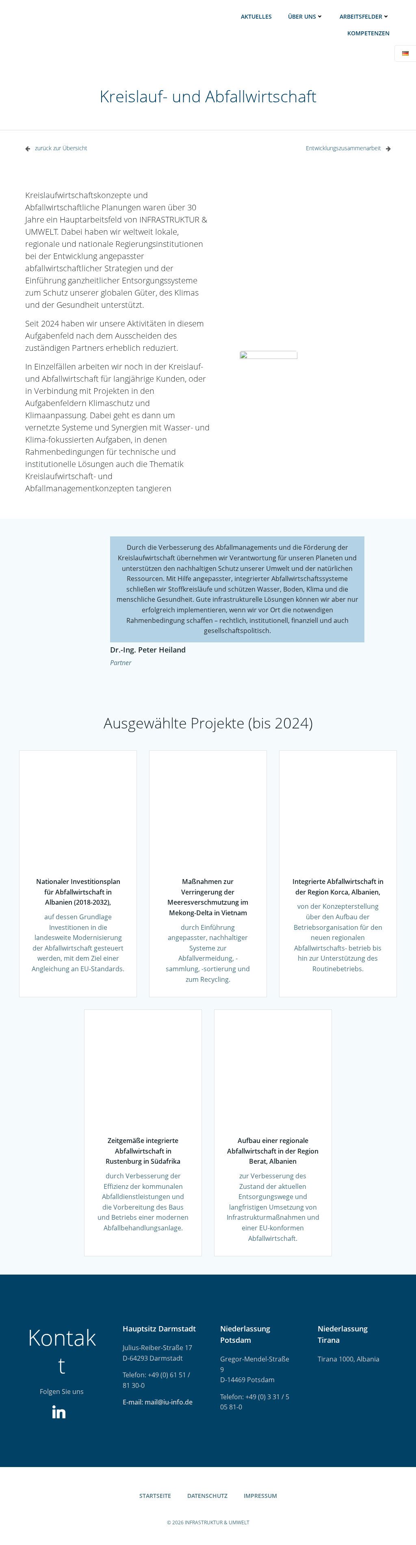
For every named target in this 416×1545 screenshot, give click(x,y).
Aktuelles (256, 16)
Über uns (302, 16)
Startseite (155, 1496)
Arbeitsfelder (361, 16)
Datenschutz (207, 1496)
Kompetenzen (368, 33)
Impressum (260, 1496)
